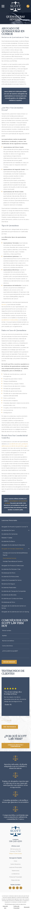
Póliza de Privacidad (15, 877)
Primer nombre (6, 630)
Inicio (15, 861)
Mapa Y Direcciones (15, 853)
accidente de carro (15, 444)
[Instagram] (17, 888)
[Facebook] (13, 888)
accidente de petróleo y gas (18, 446)
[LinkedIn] (21, 888)
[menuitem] (15, 527)
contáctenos (15, 874)
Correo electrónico (7, 646)
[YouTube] (10, 888)
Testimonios (15, 870)
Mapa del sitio (15, 880)
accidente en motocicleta (10, 320)
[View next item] (9, 720)
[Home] (15, 6)
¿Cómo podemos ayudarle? (10, 651)
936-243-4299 (15, 841)
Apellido (4, 635)
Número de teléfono (8, 640)
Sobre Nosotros (15, 864)
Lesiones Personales (15, 867)
